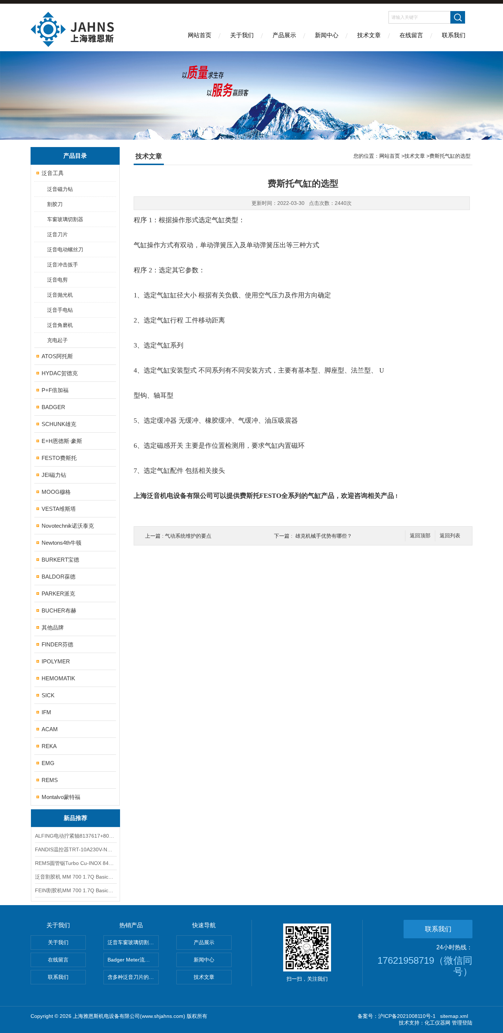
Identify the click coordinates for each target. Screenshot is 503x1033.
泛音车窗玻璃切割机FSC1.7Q (133, 942)
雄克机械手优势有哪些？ (323, 536)
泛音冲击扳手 (62, 265)
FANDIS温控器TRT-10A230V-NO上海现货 (75, 849)
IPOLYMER (56, 661)
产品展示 (284, 35)
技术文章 (369, 35)
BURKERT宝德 (60, 559)
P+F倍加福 (55, 390)
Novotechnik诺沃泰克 (68, 526)
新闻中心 (326, 35)
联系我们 (453, 35)
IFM (46, 712)
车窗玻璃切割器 (65, 219)
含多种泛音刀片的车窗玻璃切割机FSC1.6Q (133, 977)
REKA (49, 746)
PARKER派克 (58, 593)
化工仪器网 (437, 1023)
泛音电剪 (57, 280)
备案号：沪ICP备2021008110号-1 (397, 1016)
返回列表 (450, 535)
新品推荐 (75, 818)
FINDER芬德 (57, 644)
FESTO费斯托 (59, 458)
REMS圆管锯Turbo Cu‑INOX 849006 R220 (75, 863)
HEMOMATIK (58, 678)
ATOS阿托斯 (57, 356)
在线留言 (411, 35)
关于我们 (242, 35)
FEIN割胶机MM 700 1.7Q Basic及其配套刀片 (75, 890)
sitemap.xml (454, 1016)
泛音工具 (53, 173)
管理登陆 (462, 1023)
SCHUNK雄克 (59, 424)
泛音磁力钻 (60, 189)
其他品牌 (53, 627)
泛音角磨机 (60, 325)
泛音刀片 (57, 234)
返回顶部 (420, 535)
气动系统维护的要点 (188, 536)
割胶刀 (55, 204)
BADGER (53, 407)
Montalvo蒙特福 (61, 797)
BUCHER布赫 (59, 610)
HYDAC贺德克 (60, 373)
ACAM (50, 729)
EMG (48, 763)
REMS (50, 780)
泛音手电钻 (60, 310)
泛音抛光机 (60, 295)
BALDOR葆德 (58, 576)
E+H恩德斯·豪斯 (62, 441)
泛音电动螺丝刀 (65, 249)
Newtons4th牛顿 (61, 543)
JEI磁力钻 (54, 475)
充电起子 (57, 340)
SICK (48, 695)
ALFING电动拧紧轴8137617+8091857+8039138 (75, 836)
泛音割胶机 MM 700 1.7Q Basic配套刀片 (75, 877)
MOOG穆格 (56, 492)
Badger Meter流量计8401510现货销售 (133, 960)
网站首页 (199, 35)
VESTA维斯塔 (59, 509)
